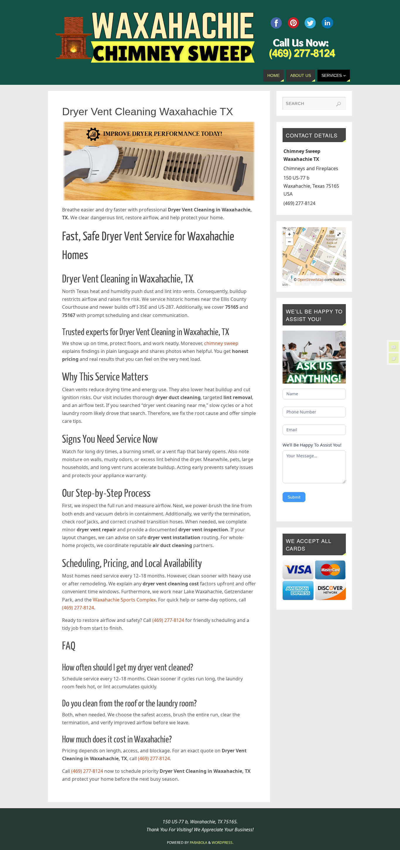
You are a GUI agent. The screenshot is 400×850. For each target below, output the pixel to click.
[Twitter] (394, 358)
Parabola (198, 842)
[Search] (338, 104)
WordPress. (222, 842)
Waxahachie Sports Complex (124, 599)
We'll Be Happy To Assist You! (312, 445)
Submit (294, 497)
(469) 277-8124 (78, 607)
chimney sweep (221, 343)
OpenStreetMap (311, 279)
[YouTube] (394, 347)
